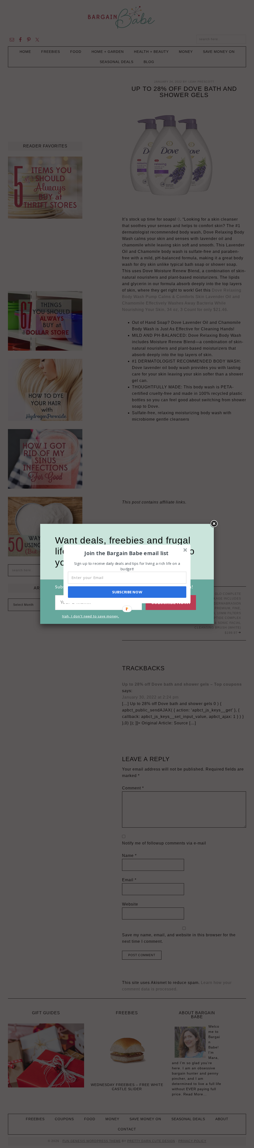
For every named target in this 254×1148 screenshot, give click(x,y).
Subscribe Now (127, 591)
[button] (126, 553)
